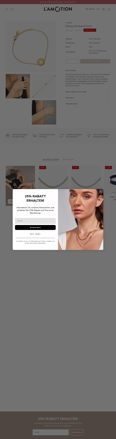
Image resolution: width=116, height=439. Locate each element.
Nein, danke (35, 234)
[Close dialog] (100, 191)
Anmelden (35, 227)
